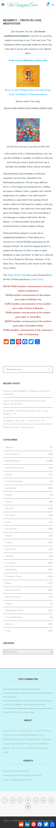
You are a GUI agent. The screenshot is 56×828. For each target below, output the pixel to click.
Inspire (29, 542)
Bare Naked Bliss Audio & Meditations (21, 689)
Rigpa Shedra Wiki (17, 275)
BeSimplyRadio (29, 461)
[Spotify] (51, 800)
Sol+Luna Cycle (29, 590)
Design (29, 494)
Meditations (29, 569)
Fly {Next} (29, 515)
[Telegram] (28, 806)
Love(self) (29, 562)
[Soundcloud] (44, 800)
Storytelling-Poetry (29, 610)
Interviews (29, 549)
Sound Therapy (29, 596)
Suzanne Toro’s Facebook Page (19, 712)
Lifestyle (29, 556)
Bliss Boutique (10, 697)
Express (29, 508)
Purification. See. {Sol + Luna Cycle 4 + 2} (23, 420)
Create (29, 474)
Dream (29, 501)
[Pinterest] (28, 800)
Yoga (29, 630)
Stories (29, 603)
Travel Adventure (29, 617)
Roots (29, 583)
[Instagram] (20, 800)
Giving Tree (29, 528)
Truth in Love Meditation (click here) (28, 60)
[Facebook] (5, 800)
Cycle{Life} (29, 488)
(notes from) (37, 279)
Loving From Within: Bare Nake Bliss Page (24, 704)
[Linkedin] (36, 800)
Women (29, 624)
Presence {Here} (29, 576)
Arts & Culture (29, 454)
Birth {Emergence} (29, 467)
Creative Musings (29, 481)
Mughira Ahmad (21, 771)
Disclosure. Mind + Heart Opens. (19, 427)
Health (29, 535)
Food (29, 522)
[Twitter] (13, 800)
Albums (29, 447)
